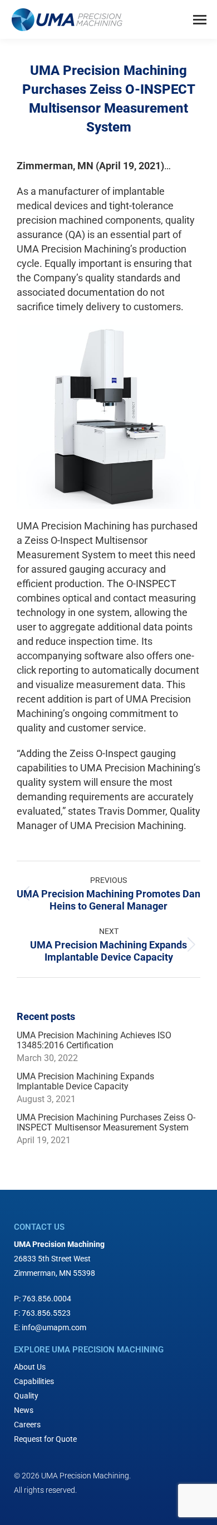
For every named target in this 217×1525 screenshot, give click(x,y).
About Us (30, 1366)
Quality (26, 1395)
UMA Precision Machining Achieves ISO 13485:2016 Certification (94, 1041)
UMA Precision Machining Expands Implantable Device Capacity (85, 1082)
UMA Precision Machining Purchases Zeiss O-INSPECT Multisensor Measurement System (106, 1123)
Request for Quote (45, 1439)
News (23, 1410)
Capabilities (34, 1381)
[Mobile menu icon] (199, 19)
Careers (27, 1424)
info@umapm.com (54, 1327)
